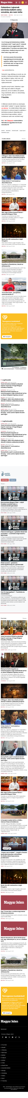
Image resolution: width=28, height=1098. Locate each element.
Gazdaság (4, 1073)
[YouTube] (6, 1037)
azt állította (4, 108)
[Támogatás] (22, 2)
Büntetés (8, 130)
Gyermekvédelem (6, 1068)
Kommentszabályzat (8, 1088)
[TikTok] (16, 1037)
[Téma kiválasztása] (16, 2)
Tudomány (4, 1080)
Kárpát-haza (5, 1065)
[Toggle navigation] (26, 2)
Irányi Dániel (4, 15)
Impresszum (3, 1029)
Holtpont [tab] (12, 480)
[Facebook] (2, 1037)
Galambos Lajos (5, 132)
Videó (3, 1062)
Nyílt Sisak (4, 1052)
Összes (23, 138)
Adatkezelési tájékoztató (18, 1088)
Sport (3, 1078)
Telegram (10, 120)
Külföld (3, 1060)
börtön (3, 130)
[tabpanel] (14, 547)
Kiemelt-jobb (15, 130)
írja (3, 70)
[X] (9, 1037)
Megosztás (15, 20)
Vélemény (4, 1050)
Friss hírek (4, 1044)
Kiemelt (3, 1047)
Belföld (11, 15)
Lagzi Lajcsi (22, 130)
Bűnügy (3, 1070)
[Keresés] (19, 2)
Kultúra (3, 1075)
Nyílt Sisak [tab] (5, 480)
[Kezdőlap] (6, 3)
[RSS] (19, 1037)
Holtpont (4, 1057)
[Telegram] (12, 1037)
